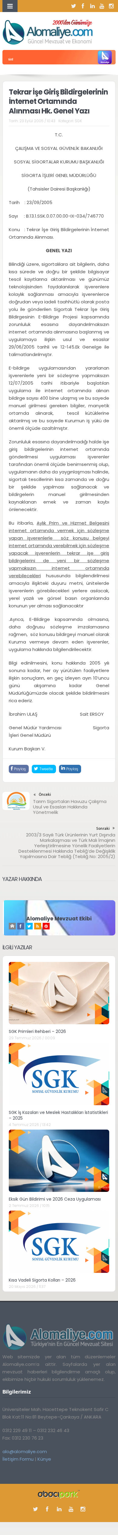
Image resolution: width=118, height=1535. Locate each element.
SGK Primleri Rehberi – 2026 (37, 1031)
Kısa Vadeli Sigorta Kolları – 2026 (42, 1280)
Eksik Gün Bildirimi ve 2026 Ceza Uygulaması (55, 1199)
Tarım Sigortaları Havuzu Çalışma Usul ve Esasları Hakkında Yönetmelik (70, 806)
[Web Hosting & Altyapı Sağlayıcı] (59, 1494)
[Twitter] (73, 6)
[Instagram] (111, 6)
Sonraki (103, 828)
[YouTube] (101, 6)
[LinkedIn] (92, 6)
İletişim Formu (18, 1459)
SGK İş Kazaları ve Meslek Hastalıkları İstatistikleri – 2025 (58, 1115)
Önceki (45, 794)
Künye (44, 1459)
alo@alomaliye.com (24, 1451)
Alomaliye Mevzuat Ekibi (59, 918)
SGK (78, 120)
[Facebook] (82, 6)
